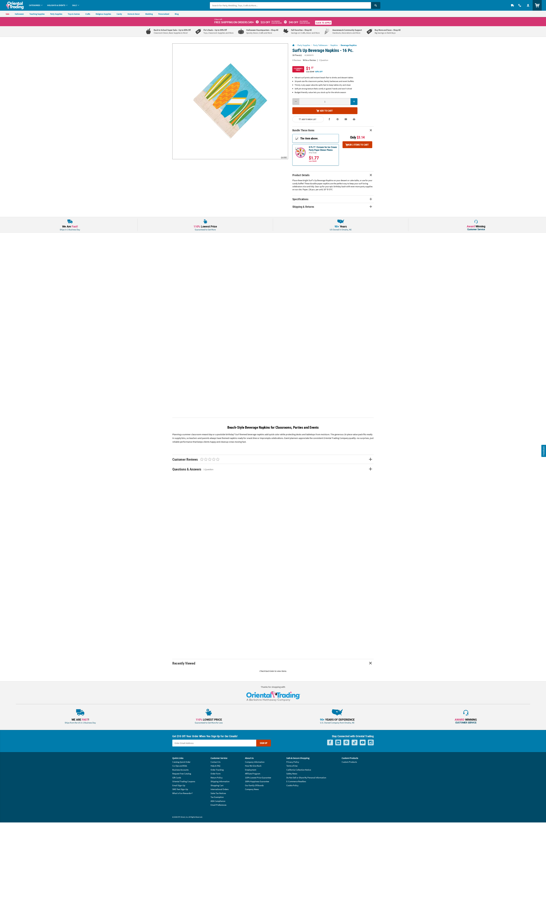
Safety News (291, 773)
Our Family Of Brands (254, 785)
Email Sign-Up (178, 785)
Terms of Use (291, 765)
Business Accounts (180, 769)
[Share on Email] (345, 119)
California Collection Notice (298, 769)
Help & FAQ (215, 765)
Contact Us (215, 762)
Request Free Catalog (181, 773)
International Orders (219, 789)
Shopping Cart (217, 785)
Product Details (301, 175)
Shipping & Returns (303, 207)
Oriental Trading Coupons (183, 781)
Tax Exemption (217, 797)
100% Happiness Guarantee (257, 781)
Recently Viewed (183, 663)
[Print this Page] (354, 119)
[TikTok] (354, 742)
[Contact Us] (520, 5)
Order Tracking (217, 769)
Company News (252, 789)
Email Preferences (218, 805)
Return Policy (217, 777)
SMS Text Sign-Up (180, 789)
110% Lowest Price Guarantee (258, 777)
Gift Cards (176, 777)
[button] (230, 101)
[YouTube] (363, 742)
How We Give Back (253, 765)
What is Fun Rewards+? (182, 793)
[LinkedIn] (338, 742)
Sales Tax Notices (218, 793)
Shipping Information (220, 781)
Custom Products (349, 762)
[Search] (375, 5)
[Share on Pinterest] (337, 119)
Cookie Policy (292, 785)
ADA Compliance (218, 801)
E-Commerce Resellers (296, 781)
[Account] (528, 5)
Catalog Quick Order (181, 762)
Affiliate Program (252, 773)
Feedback (543, 450)
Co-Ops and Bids (179, 765)
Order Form (216, 773)
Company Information (254, 762)
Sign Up (263, 743)
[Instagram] (371, 742)
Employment (250, 769)
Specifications (300, 199)
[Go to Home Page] (293, 45)
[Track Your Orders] (512, 5)
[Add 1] (353, 101)
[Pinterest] (346, 742)
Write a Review (309, 60)
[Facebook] (330, 742)
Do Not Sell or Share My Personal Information (306, 777)
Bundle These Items (303, 130)
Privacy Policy (292, 762)
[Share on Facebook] (329, 119)
